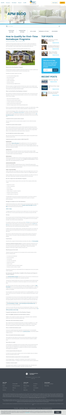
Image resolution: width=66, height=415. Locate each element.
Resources (19, 2)
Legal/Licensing (21, 408)
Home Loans (8, 2)
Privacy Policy (16, 408)
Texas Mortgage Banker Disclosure (47, 408)
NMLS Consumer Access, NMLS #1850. (34, 397)
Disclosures (26, 408)
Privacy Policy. (27, 412)
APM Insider (55, 31)
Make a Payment (54, 2)
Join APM (24, 2)
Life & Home (33, 31)
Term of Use (39, 408)
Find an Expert (14, 2)
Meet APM (2, 2)
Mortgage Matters (11, 31)
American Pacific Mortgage (10, 41)
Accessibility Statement (32, 408)
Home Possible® (21, 112)
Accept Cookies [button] (57, 412)
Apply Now (62, 2)
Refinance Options (44, 31)
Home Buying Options (22, 31)
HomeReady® (16, 112)
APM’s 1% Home (9, 208)
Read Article (56, 42)
